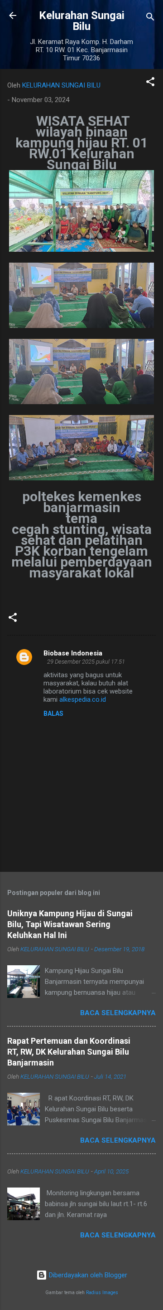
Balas (53, 713)
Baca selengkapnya (118, 1013)
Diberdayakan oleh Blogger (87, 1275)
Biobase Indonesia (72, 653)
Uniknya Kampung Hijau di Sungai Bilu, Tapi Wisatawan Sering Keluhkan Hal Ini (70, 924)
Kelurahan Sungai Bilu (82, 21)
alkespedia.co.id (82, 699)
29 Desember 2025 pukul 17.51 (86, 661)
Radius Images (102, 1292)
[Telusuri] (150, 18)
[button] (150, 83)
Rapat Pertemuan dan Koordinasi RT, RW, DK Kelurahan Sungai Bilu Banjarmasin (68, 1051)
